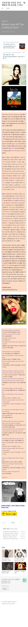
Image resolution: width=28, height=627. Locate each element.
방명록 (7, 8)
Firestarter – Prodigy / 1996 (9, 536)
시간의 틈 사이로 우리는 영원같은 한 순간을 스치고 (13, 3)
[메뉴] (25, 3)
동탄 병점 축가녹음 (8, 54)
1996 (8, 528)
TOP (25, 602)
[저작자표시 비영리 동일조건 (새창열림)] (18, 522)
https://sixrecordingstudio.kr (9, 42)
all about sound (5, 586)
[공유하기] (6, 523)
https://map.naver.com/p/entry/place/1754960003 (12, 52)
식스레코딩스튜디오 (9, 44)
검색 (22, 3)
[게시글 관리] (8, 523)
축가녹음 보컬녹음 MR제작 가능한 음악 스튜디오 (14, 57)
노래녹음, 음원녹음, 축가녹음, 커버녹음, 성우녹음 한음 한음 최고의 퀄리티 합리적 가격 (9, 47)
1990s (4, 528)
